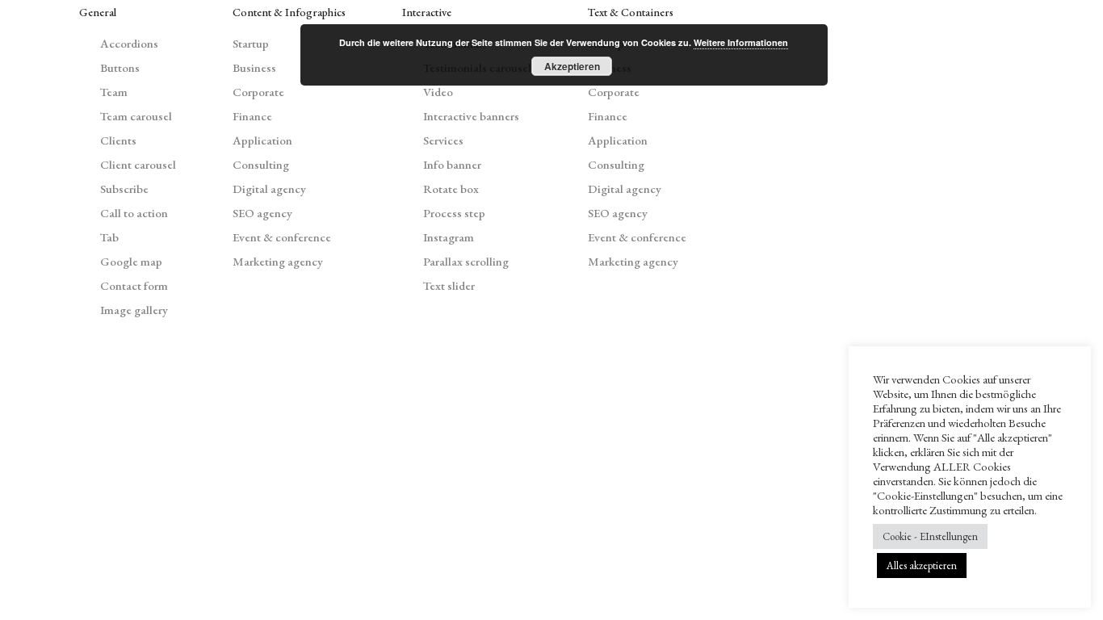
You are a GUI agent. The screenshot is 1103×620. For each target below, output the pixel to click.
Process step (454, 212)
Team (114, 91)
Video (438, 91)
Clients (118, 140)
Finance (252, 116)
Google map (131, 261)
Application (262, 140)
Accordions (129, 43)
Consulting (261, 164)
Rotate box (451, 188)
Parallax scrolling (466, 261)
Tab (109, 237)
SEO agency (262, 212)
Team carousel (136, 116)
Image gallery (134, 309)
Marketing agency (278, 261)
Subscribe (124, 188)
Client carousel (138, 164)
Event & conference (282, 237)
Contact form (134, 285)
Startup (251, 43)
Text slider (449, 285)
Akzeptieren (572, 66)
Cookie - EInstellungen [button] (930, 536)
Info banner (452, 164)
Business (254, 67)
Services (443, 140)
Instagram (448, 237)
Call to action (134, 212)
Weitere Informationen (741, 42)
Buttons (120, 67)
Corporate (258, 91)
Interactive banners (471, 116)
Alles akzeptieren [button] (922, 565)
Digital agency (269, 188)
